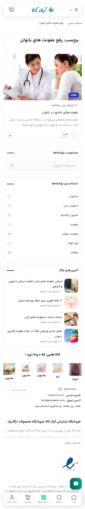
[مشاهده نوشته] (11, 135)
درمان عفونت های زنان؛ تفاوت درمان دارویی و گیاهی (35, 284)
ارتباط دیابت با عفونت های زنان (43, 317)
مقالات (73, 95)
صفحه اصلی (75, 23)
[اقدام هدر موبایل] (11, 9)
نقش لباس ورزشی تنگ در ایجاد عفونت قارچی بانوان (34, 334)
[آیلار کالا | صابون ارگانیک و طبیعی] (42, 9)
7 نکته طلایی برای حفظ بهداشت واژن (40, 301)
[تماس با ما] (76, 484)
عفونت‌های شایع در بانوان (60, 112)
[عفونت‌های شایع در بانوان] (42, 77)
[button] (59, 499)
